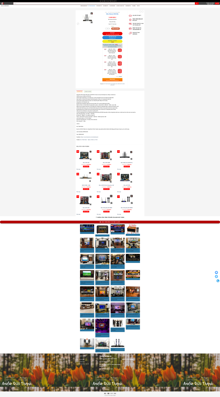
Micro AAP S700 (86, 162)
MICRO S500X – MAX (86, 185)
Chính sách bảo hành (80, 361)
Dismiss (118, 1)
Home (106, 12)
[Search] (197, 3)
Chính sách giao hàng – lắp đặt (82, 363)
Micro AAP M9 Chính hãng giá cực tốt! (106, 185)
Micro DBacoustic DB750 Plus (127, 162)
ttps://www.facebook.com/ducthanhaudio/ (90, 137)
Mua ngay (78, 169)
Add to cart (115, 28)
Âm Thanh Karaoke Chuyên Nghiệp (114, 12)
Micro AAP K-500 (86, 207)
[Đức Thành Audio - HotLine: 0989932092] (6, 3)
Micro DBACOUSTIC (119, 83)
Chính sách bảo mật (80, 359)
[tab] (79, 92)
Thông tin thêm (88, 91)
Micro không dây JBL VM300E (127, 207)
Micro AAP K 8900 (106, 162)
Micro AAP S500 (127, 185)
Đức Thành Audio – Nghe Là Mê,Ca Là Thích (89, 139)
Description (79, 91)
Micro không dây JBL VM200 (106, 207)
